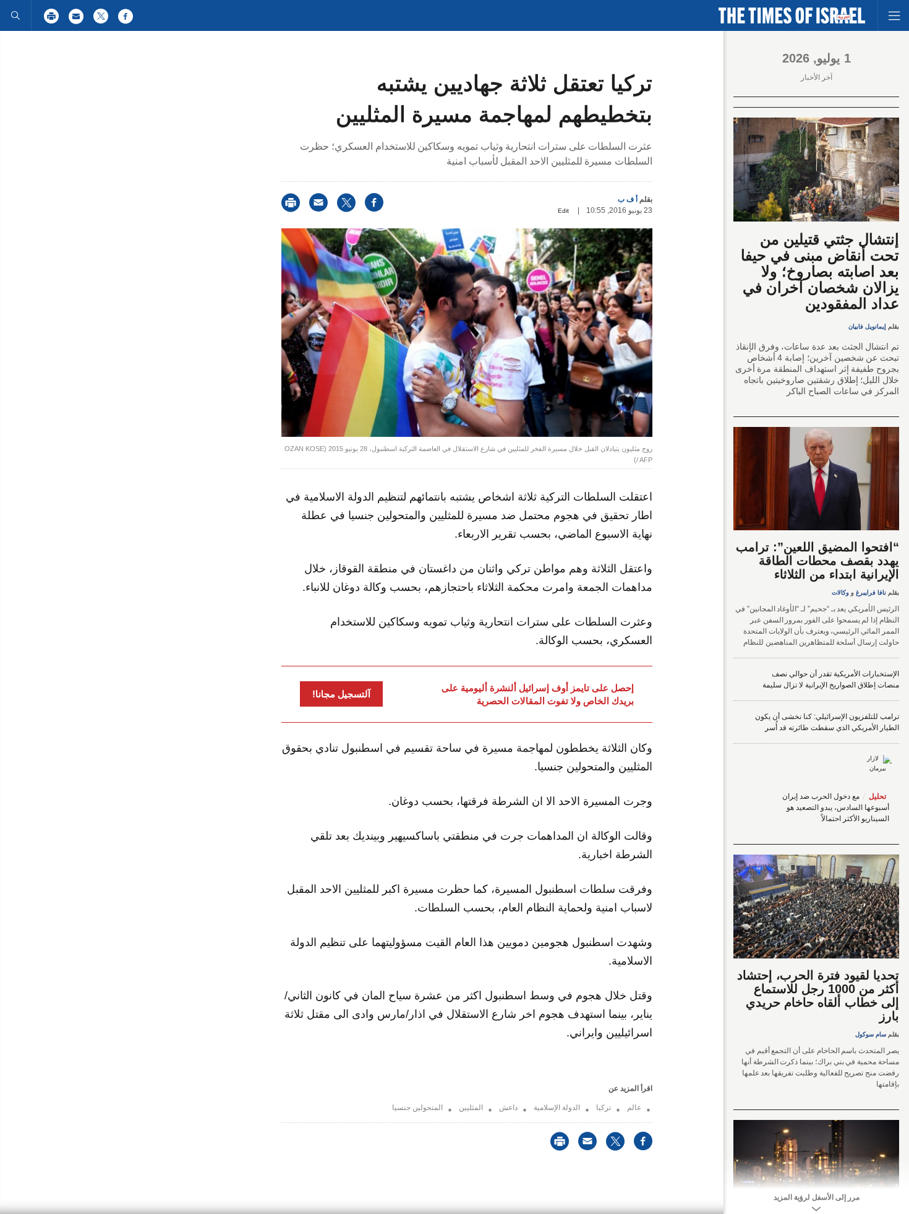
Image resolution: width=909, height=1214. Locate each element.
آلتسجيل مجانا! (341, 694)
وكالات (840, 592)
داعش (508, 1107)
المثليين (471, 1107)
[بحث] (15, 15)
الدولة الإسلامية (557, 1107)
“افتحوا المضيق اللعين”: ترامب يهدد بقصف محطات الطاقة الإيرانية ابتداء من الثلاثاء (817, 560)
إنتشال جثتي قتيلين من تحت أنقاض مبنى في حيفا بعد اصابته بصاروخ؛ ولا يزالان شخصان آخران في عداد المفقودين (820, 271)
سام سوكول (870, 1034)
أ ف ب (628, 199)
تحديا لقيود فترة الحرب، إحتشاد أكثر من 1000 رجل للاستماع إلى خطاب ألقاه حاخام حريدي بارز (818, 995)
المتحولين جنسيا (417, 1107)
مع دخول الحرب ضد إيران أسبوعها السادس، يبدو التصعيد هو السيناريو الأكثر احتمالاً (835, 807)
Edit (563, 210)
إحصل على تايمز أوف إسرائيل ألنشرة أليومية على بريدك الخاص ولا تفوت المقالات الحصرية (538, 694)
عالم (634, 1107)
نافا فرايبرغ (871, 592)
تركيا (603, 1107)
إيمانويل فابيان (867, 326)
